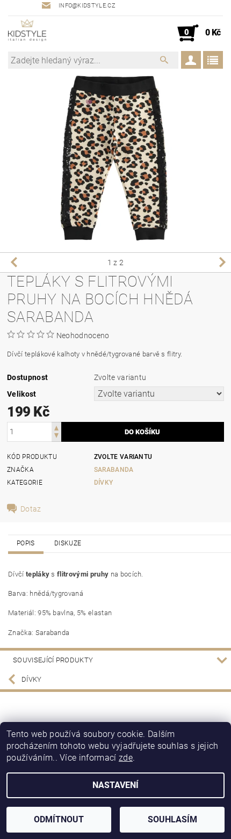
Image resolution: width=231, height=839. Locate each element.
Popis (26, 543)
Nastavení (115, 785)
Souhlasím (172, 819)
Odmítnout (59, 819)
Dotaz (30, 509)
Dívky (103, 482)
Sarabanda (114, 469)
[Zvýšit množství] (56, 427)
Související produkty (53, 660)
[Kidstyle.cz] (27, 33)
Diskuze (67, 543)
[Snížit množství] (56, 437)
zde (126, 758)
